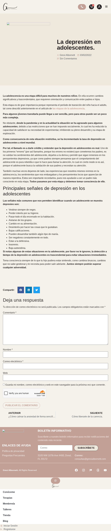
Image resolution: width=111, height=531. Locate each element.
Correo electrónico (13, 361)
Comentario (9, 313)
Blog (5, 521)
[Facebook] (76, 470)
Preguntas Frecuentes (13, 455)
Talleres (7, 509)
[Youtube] (105, 470)
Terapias (7, 498)
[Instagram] (83, 470)
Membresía (9, 503)
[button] (20, 290)
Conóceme (9, 492)
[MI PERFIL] (99, 6)
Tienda (6, 515)
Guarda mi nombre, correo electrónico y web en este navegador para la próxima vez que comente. (55, 385)
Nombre (8, 350)
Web (5, 373)
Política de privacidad (13, 451)
